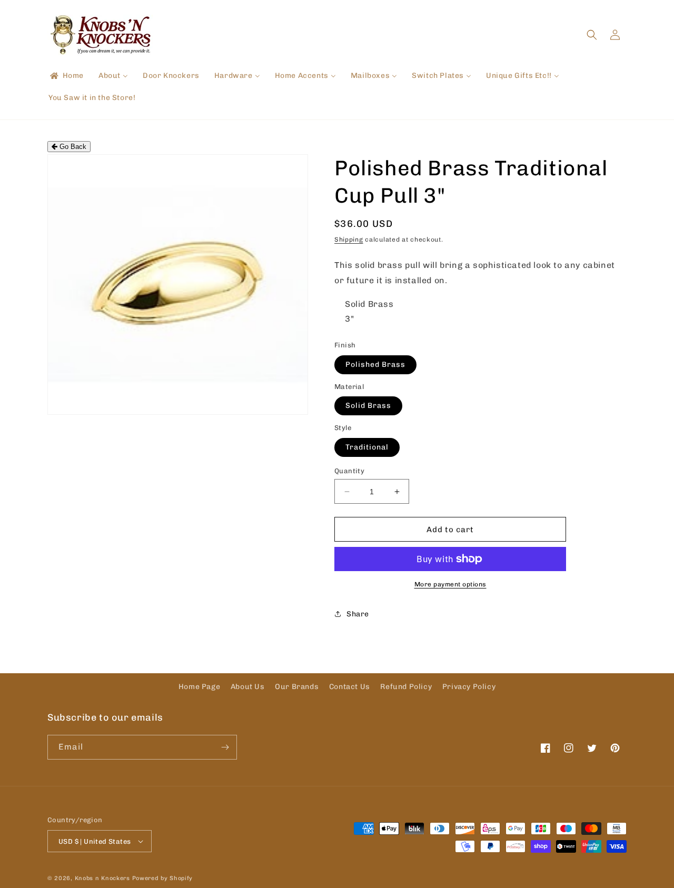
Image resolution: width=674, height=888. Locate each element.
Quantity (349, 471)
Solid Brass (368, 405)
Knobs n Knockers (102, 878)
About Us (248, 686)
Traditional (367, 447)
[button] (591, 34)
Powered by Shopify (162, 878)
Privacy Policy (468, 686)
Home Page (199, 686)
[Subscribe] (224, 747)
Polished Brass (375, 364)
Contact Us (349, 686)
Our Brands (297, 686)
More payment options (450, 584)
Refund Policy (406, 686)
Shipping (348, 239)
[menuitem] (66, 76)
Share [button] (357, 614)
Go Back (71, 147)
